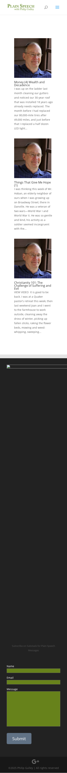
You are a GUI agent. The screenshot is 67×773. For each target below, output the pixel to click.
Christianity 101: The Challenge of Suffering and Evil (32, 286)
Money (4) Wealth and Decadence (29, 83)
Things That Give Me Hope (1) (32, 183)
